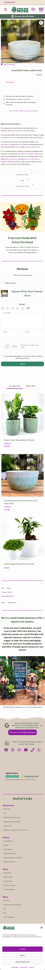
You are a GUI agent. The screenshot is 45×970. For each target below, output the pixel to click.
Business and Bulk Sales (11, 822)
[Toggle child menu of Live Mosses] (40, 881)
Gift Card (6, 900)
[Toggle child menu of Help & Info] (22, 2)
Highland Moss (9, 596)
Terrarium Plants (9, 862)
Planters (10, 592)
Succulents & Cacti (10, 853)
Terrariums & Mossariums (12, 905)
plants (40, 137)
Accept (23, 949)
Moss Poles (7, 873)
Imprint (31, 967)
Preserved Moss (9, 889)
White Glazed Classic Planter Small (19, 564)
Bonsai (5, 845)
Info (4, 813)
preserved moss (17, 131)
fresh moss (11, 137)
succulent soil (6, 144)
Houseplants (7, 841)
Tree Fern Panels (9, 885)
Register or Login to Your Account (15, 830)
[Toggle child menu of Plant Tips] (40, 809)
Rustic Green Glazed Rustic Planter (19, 440)
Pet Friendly (7, 849)
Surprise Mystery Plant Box (12, 858)
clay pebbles (16, 162)
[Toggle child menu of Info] (40, 813)
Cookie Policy (15, 967)
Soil (4, 909)
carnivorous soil (11, 159)
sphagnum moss (24, 159)
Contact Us (7, 826)
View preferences (22, 962)
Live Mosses (7, 881)
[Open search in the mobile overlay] (34, 10)
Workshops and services (12, 817)
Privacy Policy (24, 967)
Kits (4, 913)
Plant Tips (6, 809)
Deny (23, 955)
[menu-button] (5, 9)
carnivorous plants (27, 154)
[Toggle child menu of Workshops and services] (40, 818)
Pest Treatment (8, 917)
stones (17, 147)
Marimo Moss (8, 877)
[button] (41, 928)
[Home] (10, 111)
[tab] (15, 386)
